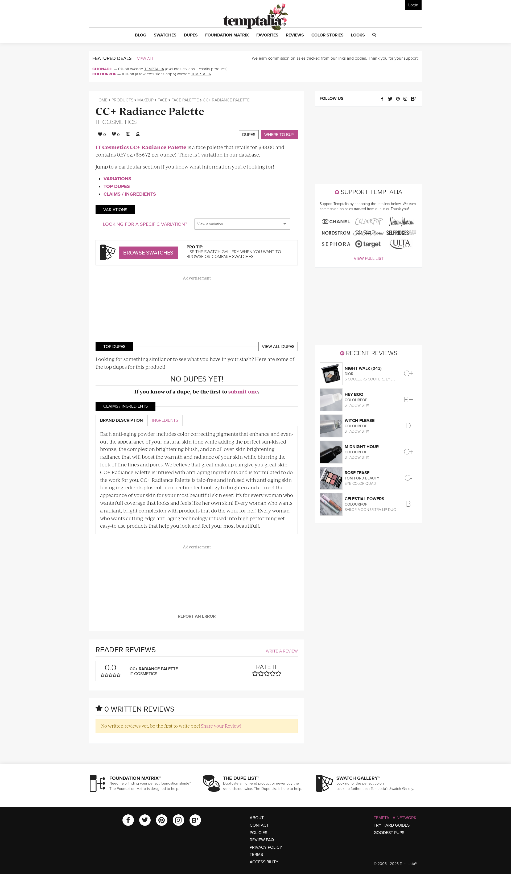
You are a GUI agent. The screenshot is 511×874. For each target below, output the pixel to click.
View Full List (369, 258)
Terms (256, 854)
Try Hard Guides (392, 825)
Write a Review (282, 651)
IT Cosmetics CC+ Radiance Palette (141, 147)
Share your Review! (221, 726)
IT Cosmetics (116, 122)
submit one (243, 391)
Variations (117, 179)
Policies (258, 832)
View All (145, 58)
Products (122, 100)
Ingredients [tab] (165, 420)
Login (413, 5)
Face (162, 100)
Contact (259, 825)
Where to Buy (279, 134)
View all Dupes (278, 346)
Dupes (248, 134)
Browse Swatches (148, 253)
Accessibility (264, 862)
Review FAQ (262, 840)
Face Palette (185, 100)
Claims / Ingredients (130, 194)
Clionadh (102, 69)
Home (102, 100)
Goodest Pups (389, 832)
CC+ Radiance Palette (150, 110)
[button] (141, 35)
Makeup (145, 100)
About (257, 817)
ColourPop (104, 74)
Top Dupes (117, 186)
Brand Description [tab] (121, 420)
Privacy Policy (266, 847)
